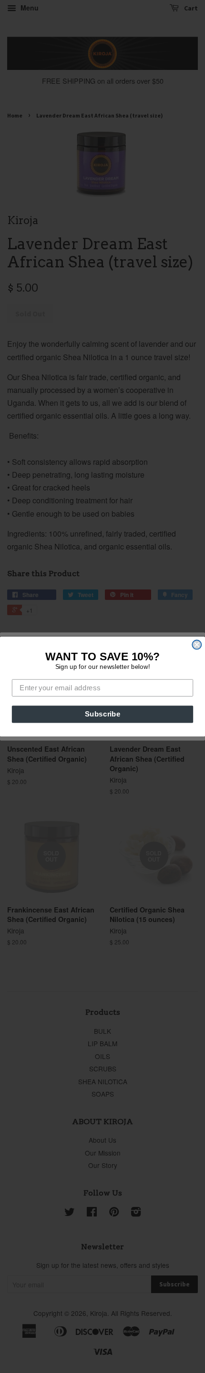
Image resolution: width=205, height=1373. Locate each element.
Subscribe (103, 714)
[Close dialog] (196, 644)
